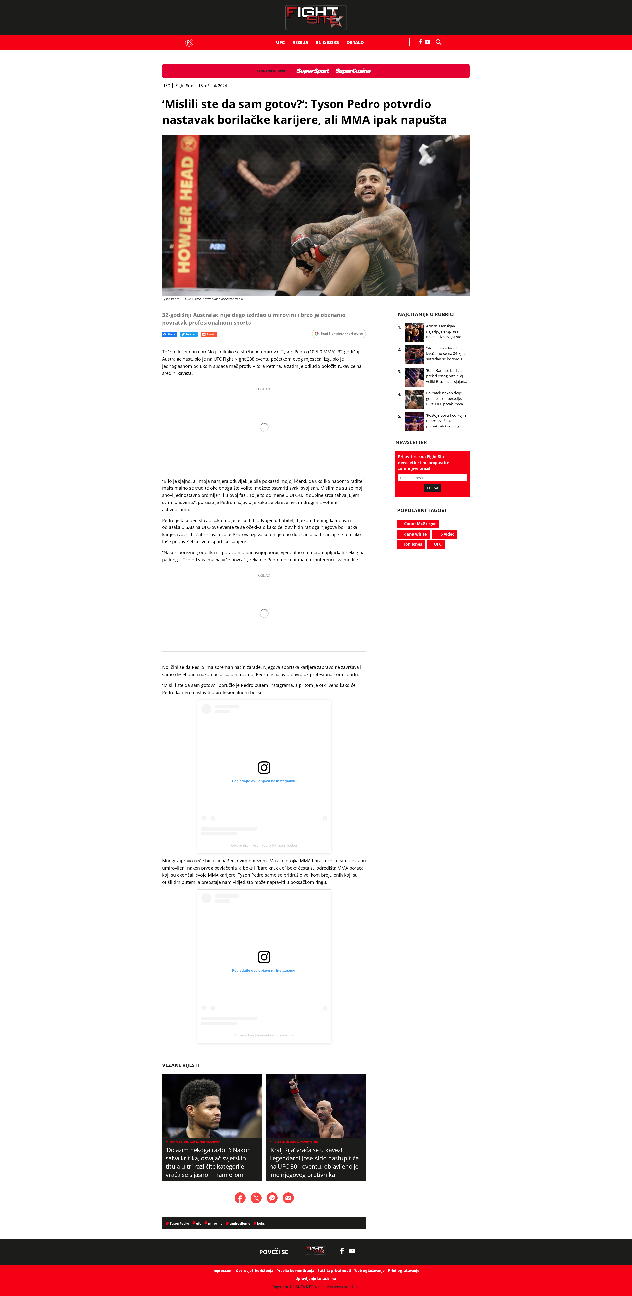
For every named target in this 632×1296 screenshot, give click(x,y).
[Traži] (437, 41)
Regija (300, 42)
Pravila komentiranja (295, 1270)
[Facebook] (421, 41)
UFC (280, 42)
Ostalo (355, 42)
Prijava (432, 487)
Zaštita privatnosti (334, 1270)
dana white (415, 534)
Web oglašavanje (369, 1270)
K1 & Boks (327, 42)
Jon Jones (412, 544)
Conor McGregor (419, 523)
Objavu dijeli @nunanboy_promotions (264, 1035)
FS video (445, 534)
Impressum (222, 1270)
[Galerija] (316, 215)
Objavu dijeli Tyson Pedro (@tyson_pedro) (264, 845)
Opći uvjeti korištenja (254, 1270)
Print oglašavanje (403, 1270)
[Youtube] (429, 41)
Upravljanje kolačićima (316, 1278)
